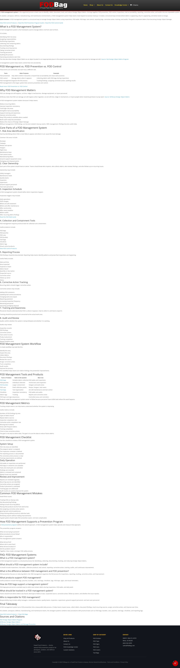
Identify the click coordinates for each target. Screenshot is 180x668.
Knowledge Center (121, 5)
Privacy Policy (124, 662)
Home (86, 5)
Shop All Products (69, 638)
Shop (91, 5)
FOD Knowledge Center (70, 647)
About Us (100, 5)
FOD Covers (96, 650)
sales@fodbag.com (129, 645)
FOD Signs (96, 644)
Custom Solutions (68, 650)
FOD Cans (96, 647)
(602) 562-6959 (127, 643)
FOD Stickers (97, 638)
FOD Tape (96, 641)
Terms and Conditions (113, 662)
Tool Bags (96, 653)
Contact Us (109, 5)
